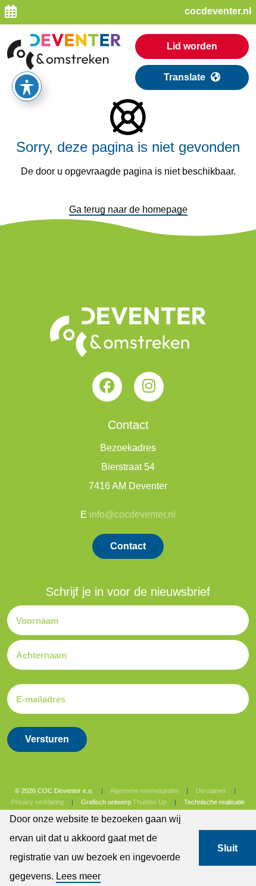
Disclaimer (211, 790)
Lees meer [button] (78, 876)
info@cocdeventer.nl (132, 514)
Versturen (47, 739)
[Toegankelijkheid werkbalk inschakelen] (27, 86)
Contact (128, 546)
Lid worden (192, 46)
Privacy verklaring (37, 802)
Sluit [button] (227, 848)
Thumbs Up (150, 802)
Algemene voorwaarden (144, 790)
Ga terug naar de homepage (128, 209)
